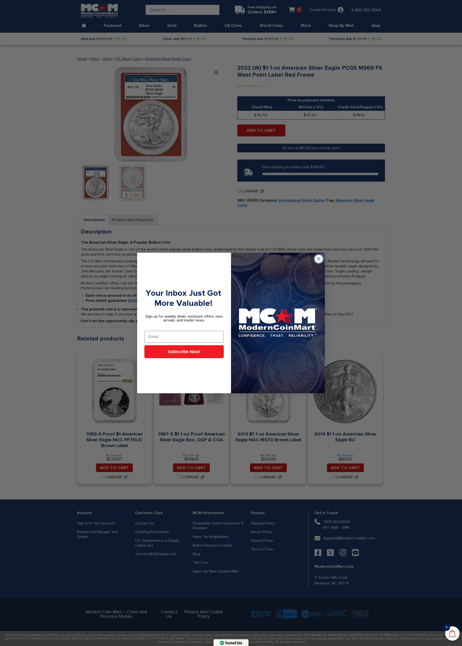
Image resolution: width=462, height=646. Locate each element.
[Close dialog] (318, 259)
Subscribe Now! (184, 351)
